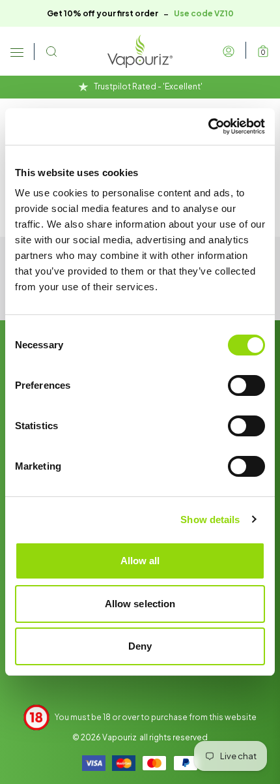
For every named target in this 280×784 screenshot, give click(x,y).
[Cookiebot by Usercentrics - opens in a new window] (208, 126)
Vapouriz (119, 737)
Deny (140, 646)
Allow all (140, 560)
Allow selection (140, 603)
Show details (210, 519)
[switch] (246, 385)
